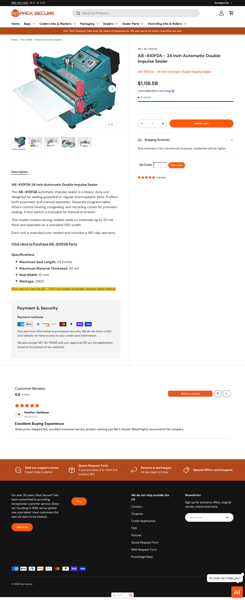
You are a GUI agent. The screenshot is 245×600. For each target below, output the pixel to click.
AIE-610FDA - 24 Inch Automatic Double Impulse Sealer (42, 39)
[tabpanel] (65, 235)
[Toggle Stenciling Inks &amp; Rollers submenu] (185, 23)
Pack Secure (26, 584)
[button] (231, 13)
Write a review (190, 393)
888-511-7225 (19, 2)
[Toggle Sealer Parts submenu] (142, 23)
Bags (27, 24)
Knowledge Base (142, 557)
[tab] (19, 172)
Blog (79, 501)
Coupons (137, 514)
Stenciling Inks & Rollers (165, 24)
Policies (136, 535)
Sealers (108, 24)
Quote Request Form (145, 542)
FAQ (134, 528)
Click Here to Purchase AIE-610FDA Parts (44, 244)
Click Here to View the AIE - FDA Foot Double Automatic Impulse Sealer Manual (63, 289)
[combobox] (136, 13)
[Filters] (218, 394)
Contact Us (222, 2)
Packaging (87, 24)
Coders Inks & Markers (55, 24)
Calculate (177, 165)
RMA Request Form (144, 549)
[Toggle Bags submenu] (34, 23)
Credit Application (143, 521)
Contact (136, 506)
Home (15, 24)
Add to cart (201, 123)
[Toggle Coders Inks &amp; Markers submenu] (74, 23)
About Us (22, 527)
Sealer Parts (130, 24)
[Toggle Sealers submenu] (116, 23)
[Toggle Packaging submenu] (97, 23)
